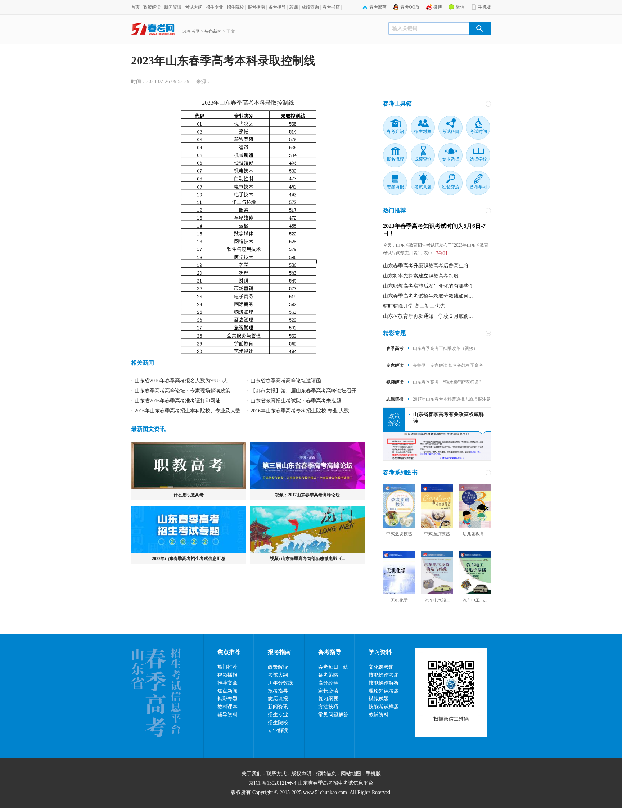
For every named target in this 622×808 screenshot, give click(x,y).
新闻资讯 (172, 7)
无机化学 (399, 600)
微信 (460, 7)
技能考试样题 (384, 706)
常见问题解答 (333, 714)
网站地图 (351, 773)
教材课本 (227, 706)
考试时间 (478, 131)
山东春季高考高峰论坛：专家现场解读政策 (182, 390)
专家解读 (395, 365)
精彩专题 (394, 333)
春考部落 (378, 7)
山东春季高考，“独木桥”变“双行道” (447, 382)
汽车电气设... (437, 600)
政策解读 (152, 7)
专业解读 (278, 730)
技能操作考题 (384, 675)
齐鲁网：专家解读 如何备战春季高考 (448, 365)
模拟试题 (379, 698)
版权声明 (301, 773)
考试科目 (450, 131)
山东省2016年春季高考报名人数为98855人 (181, 380)
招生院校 (235, 7)
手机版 (484, 7)
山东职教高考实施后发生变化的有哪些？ (428, 286)
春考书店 (331, 7)
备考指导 (277, 7)
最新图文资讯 (148, 429)
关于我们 (252, 773)
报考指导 (278, 691)
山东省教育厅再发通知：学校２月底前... (428, 316)
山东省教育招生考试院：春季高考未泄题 (296, 400)
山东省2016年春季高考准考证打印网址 (177, 400)
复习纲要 (328, 698)
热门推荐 (394, 210)
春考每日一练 (333, 667)
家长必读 (328, 691)
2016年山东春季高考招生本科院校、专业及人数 (187, 411)
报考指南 (256, 7)
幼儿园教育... (475, 533)
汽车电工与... (475, 600)
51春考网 (191, 31)
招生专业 (214, 7)
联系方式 (276, 773)
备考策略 (328, 675)
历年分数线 (280, 683)
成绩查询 (310, 7)
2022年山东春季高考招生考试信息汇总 (188, 558)
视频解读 (395, 382)
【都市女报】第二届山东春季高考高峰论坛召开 (303, 390)
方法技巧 (328, 706)
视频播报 (227, 675)
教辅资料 (379, 714)
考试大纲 (193, 7)
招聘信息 (326, 773)
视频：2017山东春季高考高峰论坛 (307, 494)
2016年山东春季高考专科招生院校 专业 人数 (300, 411)
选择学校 (478, 159)
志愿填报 (395, 186)
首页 (135, 7)
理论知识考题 (384, 691)
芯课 (293, 7)
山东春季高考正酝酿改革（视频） (445, 348)
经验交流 (450, 186)
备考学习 (478, 186)
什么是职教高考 (188, 494)
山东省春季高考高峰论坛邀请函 (286, 380)
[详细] (440, 253)
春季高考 (242, 103)
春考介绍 (395, 131)
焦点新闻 (227, 691)
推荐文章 (227, 683)
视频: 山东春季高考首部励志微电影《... (307, 558)
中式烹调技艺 (399, 533)
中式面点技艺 (437, 533)
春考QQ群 (410, 7)
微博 (437, 7)
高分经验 (328, 683)
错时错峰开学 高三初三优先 (414, 306)
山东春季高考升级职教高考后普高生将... (428, 265)
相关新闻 (142, 363)
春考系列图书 (400, 472)
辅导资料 (227, 714)
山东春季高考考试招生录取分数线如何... (428, 296)
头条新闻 (213, 31)
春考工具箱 (397, 103)
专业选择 (450, 159)
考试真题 (423, 186)
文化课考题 (381, 667)
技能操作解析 (384, 683)
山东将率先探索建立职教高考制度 (421, 276)
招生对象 (423, 131)
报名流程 (395, 159)
